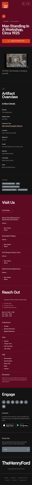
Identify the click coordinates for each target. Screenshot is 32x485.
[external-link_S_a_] (16, 304)
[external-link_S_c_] (16, 307)
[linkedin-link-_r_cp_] (17, 402)
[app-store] (8, 425)
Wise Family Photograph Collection (12, 126)
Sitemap (14, 480)
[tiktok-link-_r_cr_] (26, 402)
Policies (13, 477)
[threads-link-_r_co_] (12, 402)
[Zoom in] (15, 67)
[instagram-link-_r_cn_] (8, 402)
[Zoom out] (19, 67)
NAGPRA (6, 477)
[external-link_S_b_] (16, 306)
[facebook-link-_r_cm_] (4, 402)
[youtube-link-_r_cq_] (21, 402)
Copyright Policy (23, 477)
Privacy (7, 480)
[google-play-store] (22, 425)
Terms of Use (23, 480)
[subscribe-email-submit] (27, 449)
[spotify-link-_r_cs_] (4, 406)
